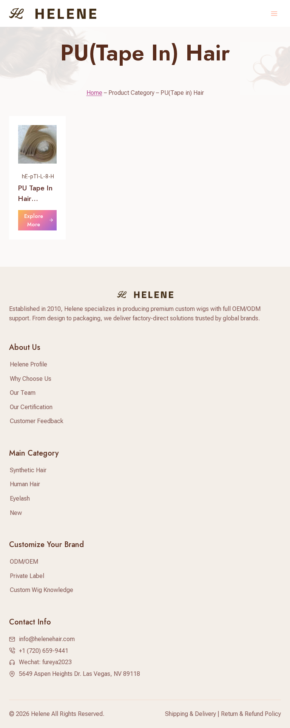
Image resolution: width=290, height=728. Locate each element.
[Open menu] (274, 13)
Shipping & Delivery (190, 713)
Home (94, 92)
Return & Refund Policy (251, 713)
